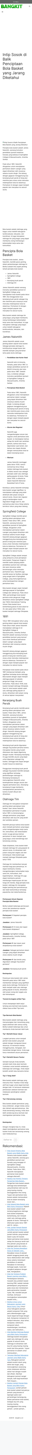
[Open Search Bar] (29, 6)
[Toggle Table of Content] (15, 1139)
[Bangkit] (11, 6)
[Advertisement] (16, 34)
